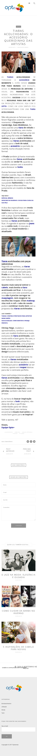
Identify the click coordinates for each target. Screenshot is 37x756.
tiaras (10, 77)
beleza (18, 432)
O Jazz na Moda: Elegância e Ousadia (18, 576)
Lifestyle (4, 707)
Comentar (18, 525)
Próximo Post (27, 450)
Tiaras (4, 261)
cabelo (5, 287)
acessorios (9, 432)
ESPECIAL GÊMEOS (7, 198)
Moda (18, 26)
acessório (24, 80)
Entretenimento (6, 703)
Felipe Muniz (24, 47)
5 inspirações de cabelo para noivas (18, 648)
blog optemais (27, 432)
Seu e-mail (5, 726)
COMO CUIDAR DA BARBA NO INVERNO (18, 612)
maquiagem (7, 298)
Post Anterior (10, 450)
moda (15, 433)
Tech (3, 713)
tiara (32, 109)
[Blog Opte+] (14, 7)
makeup (31, 300)
